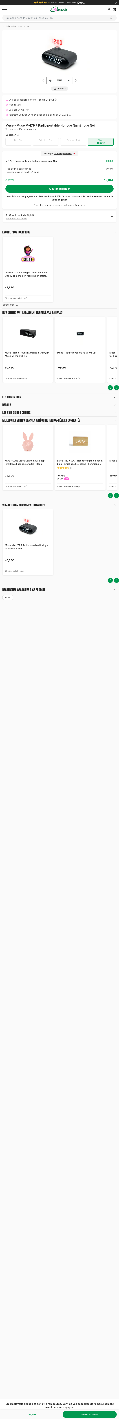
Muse (7, 597)
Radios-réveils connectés (17, 26)
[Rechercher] (112, 18)
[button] (75, 80)
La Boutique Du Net (63, 153)
